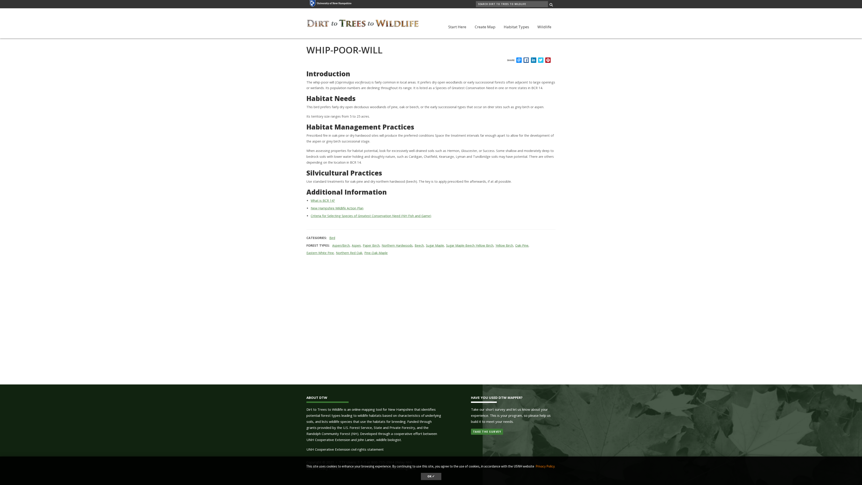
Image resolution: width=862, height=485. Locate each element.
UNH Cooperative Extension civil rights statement (345, 449)
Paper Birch (371, 245)
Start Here (457, 26)
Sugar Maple (435, 245)
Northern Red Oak (349, 253)
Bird (332, 238)
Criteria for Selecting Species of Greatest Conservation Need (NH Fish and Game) (371, 216)
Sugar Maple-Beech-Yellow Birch (469, 245)
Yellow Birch (504, 245)
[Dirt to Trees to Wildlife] (362, 23)
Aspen (356, 245)
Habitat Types (516, 26)
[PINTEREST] (548, 60)
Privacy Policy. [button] (545, 466)
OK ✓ (431, 476)
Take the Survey (487, 431)
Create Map (485, 26)
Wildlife (544, 26)
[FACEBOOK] (526, 60)
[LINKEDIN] (533, 60)
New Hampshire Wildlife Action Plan (337, 208)
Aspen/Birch (341, 245)
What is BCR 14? (323, 200)
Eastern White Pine (320, 253)
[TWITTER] (540, 60)
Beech (419, 245)
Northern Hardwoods (397, 245)
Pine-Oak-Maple (376, 253)
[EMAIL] (519, 60)
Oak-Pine (521, 245)
